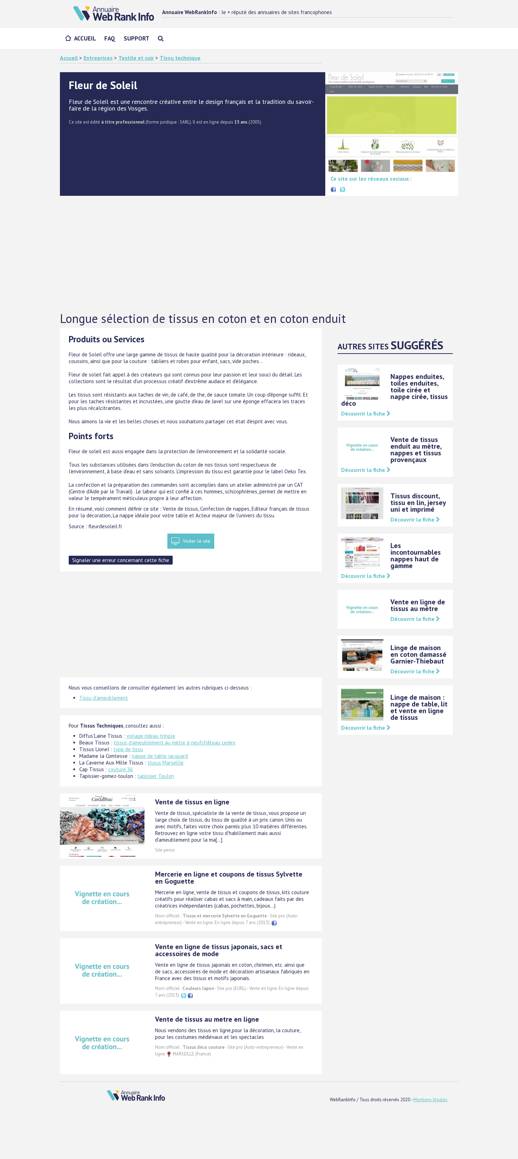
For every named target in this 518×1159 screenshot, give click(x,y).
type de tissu (128, 749)
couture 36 (120, 769)
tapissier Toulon (155, 776)
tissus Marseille (166, 762)
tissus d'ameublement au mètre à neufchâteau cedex (174, 742)
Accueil (85, 38)
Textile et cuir (136, 57)
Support (136, 38)
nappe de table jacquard (160, 756)
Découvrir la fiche (364, 413)
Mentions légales (430, 1100)
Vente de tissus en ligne (192, 801)
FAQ (109, 38)
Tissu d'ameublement (103, 697)
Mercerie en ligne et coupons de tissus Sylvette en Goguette (228, 878)
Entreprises (98, 57)
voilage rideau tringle (151, 736)
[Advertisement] (259, 254)
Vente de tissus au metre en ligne (207, 1019)
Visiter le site (196, 541)
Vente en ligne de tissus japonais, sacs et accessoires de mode (218, 950)
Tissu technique (180, 57)
